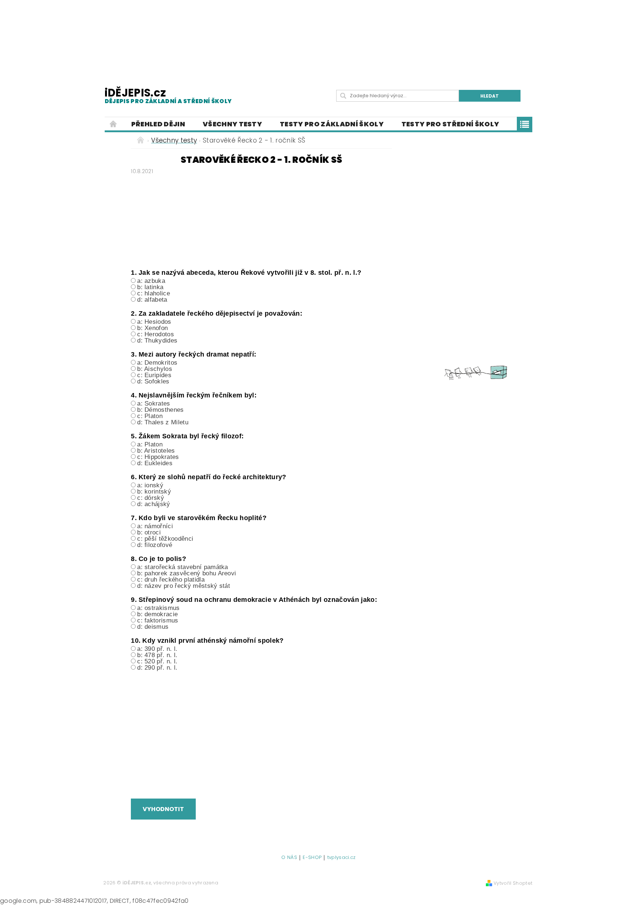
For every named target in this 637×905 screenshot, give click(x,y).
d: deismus (152, 627)
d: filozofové (154, 545)
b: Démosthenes (160, 410)
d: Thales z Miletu (162, 422)
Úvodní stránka (113, 124)
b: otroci (149, 532)
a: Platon (150, 444)
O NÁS (289, 858)
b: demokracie (157, 614)
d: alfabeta (152, 300)
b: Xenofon (152, 328)
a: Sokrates (153, 403)
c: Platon (150, 416)
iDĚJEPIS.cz (168, 95)
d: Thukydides (157, 340)
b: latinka (150, 287)
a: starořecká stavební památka (182, 567)
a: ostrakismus (158, 608)
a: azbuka (151, 281)
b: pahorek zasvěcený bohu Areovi (186, 573)
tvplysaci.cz (341, 858)
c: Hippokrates (158, 457)
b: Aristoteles (156, 451)
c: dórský (150, 498)
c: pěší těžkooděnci (165, 539)
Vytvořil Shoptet (513, 883)
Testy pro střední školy (450, 124)
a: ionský (150, 485)
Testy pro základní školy (332, 124)
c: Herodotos (155, 334)
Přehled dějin (158, 124)
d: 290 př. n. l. (157, 667)
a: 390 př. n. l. (157, 649)
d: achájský (153, 504)
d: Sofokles (153, 381)
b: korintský (154, 491)
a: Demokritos (157, 362)
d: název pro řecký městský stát (183, 586)
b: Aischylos (154, 369)
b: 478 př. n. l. (157, 655)
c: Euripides (154, 375)
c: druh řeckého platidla (171, 579)
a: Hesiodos (154, 322)
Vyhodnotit (163, 809)
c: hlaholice (153, 293)
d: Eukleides (155, 463)
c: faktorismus (157, 620)
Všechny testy (232, 124)
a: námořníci (155, 526)
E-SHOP (312, 858)
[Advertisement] (318, 37)
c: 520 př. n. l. (157, 661)
